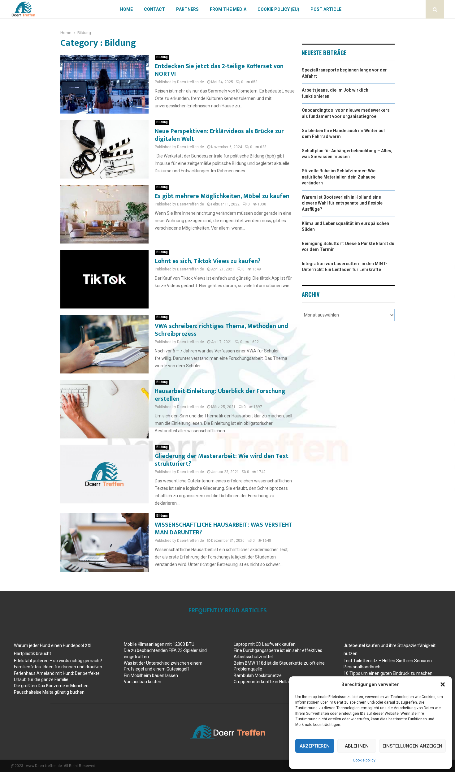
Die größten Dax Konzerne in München (51, 685)
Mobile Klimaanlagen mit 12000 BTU (159, 644)
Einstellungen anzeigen (412, 746)
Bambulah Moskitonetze (258, 675)
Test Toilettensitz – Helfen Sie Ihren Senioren (388, 660)
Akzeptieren (315, 746)
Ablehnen (357, 746)
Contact (154, 9)
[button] (443, 684)
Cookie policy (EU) (278, 9)
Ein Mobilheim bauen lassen (151, 675)
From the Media (228, 9)
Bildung (162, 57)
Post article (325, 9)
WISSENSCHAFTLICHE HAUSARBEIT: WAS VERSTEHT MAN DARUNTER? (223, 529)
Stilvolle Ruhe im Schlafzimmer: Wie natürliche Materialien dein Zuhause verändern (338, 176)
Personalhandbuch (362, 666)
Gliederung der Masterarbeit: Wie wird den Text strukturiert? (221, 460)
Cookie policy (364, 760)
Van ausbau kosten (142, 681)
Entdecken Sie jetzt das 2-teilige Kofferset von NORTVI (219, 70)
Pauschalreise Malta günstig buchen (49, 692)
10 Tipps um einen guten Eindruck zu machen (388, 673)
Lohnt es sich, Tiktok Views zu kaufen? (207, 261)
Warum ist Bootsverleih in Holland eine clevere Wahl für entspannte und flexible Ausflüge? (342, 203)
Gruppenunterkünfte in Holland (264, 681)
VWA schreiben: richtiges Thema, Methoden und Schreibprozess (221, 330)
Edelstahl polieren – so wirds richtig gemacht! (58, 660)
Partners (187, 9)
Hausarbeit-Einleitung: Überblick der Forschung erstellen (220, 395)
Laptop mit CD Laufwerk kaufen (265, 644)
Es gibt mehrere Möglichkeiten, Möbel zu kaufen (222, 196)
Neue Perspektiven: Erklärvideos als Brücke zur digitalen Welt (219, 135)
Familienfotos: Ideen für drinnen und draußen (58, 666)
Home (126, 9)
